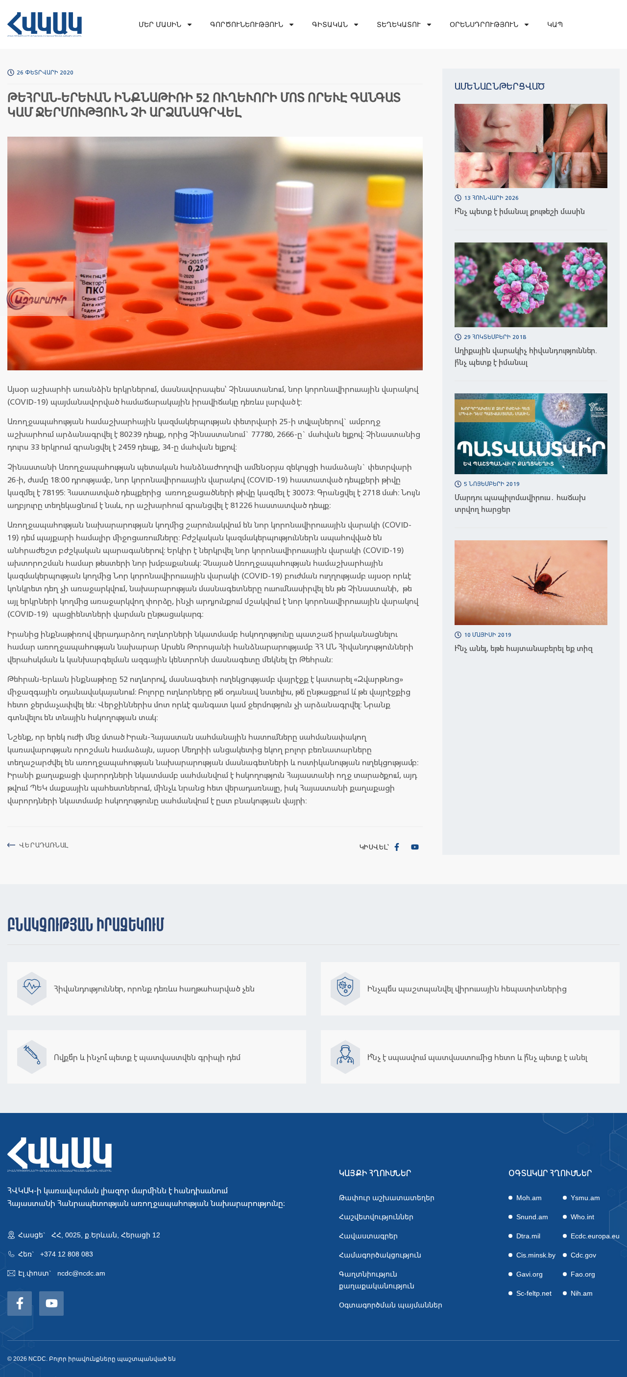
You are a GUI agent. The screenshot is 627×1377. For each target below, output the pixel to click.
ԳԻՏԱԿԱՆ (330, 24)
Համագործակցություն (380, 1255)
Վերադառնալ (43, 845)
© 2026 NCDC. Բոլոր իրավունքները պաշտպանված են (91, 1358)
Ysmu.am (585, 1198)
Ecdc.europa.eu (595, 1236)
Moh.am (529, 1198)
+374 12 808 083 (66, 1254)
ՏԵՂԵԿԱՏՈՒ (399, 24)
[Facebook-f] (397, 847)
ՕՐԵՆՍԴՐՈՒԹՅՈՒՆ (484, 24)
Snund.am (532, 1217)
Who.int (582, 1217)
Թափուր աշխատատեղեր (386, 1198)
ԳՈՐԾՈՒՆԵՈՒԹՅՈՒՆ (246, 24)
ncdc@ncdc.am (81, 1273)
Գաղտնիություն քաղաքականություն (376, 1280)
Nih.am (582, 1293)
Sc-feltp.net (534, 1293)
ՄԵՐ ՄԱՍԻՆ (160, 24)
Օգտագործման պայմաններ (390, 1305)
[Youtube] (415, 847)
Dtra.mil (528, 1236)
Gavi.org (529, 1274)
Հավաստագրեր (368, 1236)
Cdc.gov (583, 1255)
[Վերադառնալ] (11, 845)
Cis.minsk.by (535, 1255)
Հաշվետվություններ (376, 1217)
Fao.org (583, 1274)
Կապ (555, 24)
